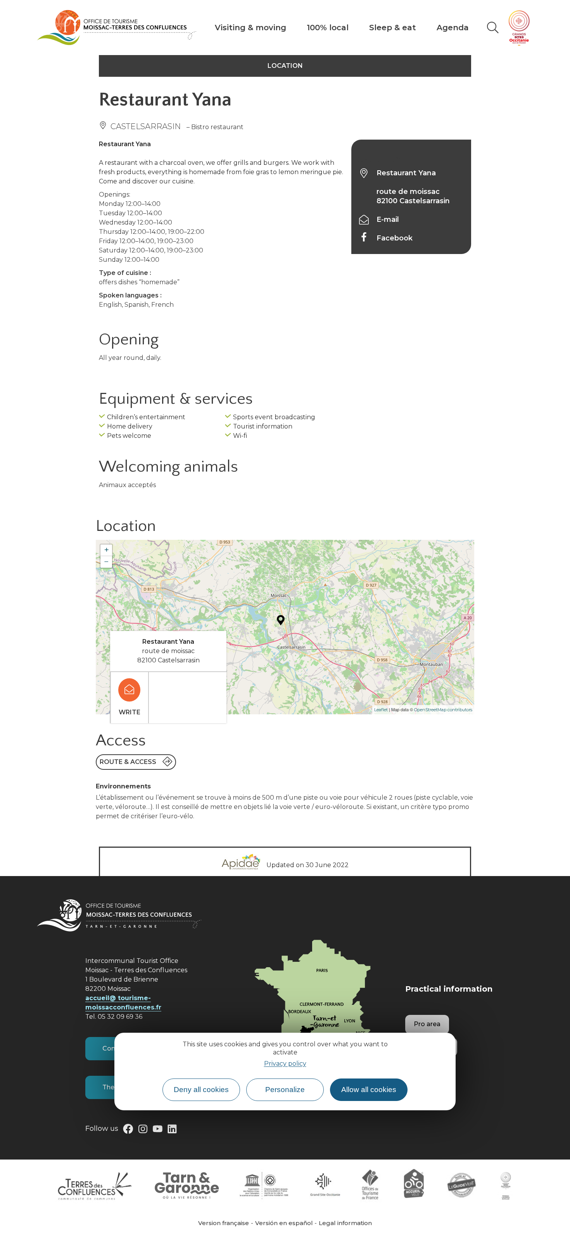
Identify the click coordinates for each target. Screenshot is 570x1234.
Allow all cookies (368, 1090)
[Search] (493, 27)
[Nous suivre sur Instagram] (143, 1130)
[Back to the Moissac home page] (116, 27)
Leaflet (381, 709)
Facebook (395, 238)
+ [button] (106, 550)
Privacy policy (285, 1063)
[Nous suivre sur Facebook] (128, 1130)
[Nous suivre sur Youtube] (157, 1130)
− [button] (106, 562)
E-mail (388, 219)
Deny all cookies (201, 1090)
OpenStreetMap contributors (443, 709)
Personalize (285, 1090)
